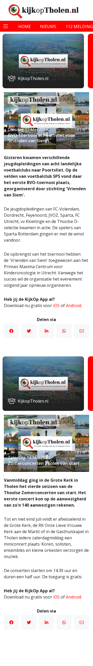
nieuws (48, 26)
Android (73, 305)
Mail (81, 331)
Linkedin (46, 331)
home (24, 26)
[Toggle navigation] (5, 26)
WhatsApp (64, 331)
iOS (56, 305)
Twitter (28, 331)
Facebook (11, 331)
